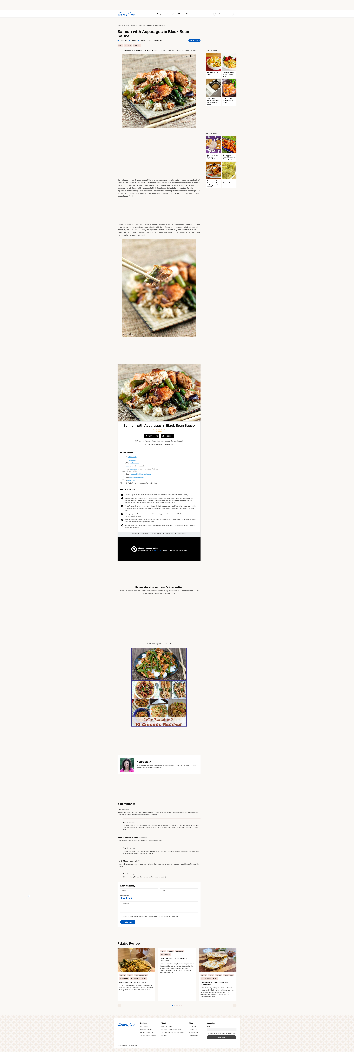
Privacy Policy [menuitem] (122, 1045)
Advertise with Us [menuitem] (195, 1035)
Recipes (126, 26)
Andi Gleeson (158, 40)
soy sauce (132, 460)
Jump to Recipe (193, 40)
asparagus (133, 469)
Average (126, 898)
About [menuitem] (188, 14)
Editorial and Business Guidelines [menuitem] (172, 1032)
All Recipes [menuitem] (144, 1026)
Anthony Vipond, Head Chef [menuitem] (171, 1029)
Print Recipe (153, 436)
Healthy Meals (165, 954)
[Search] (231, 14)
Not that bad (124, 898)
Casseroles (124, 978)
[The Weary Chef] (127, 14)
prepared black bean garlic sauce (141, 474)
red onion (129, 466)
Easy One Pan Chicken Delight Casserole (173, 959)
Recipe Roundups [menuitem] (146, 1032)
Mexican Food (228, 975)
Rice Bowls (136, 45)
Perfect (132, 898)
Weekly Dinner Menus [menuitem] (175, 14)
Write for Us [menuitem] (193, 1032)
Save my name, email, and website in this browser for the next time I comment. (150, 916)
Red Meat (218, 975)
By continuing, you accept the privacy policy (222, 1033)
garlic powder (134, 463)
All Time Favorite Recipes (138, 978)
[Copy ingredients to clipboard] (135, 452)
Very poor (121, 898)
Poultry (170, 951)
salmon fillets (132, 457)
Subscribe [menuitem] (192, 1026)
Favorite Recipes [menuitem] (146, 1029)
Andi (137, 533)
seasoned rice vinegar (136, 477)
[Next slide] (234, 1005)
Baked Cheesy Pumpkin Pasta (132, 982)
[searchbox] (223, 14)
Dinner (133, 26)
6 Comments (123, 40)
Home (119, 26)
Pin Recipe (168, 436)
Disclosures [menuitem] (193, 1029)
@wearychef (157, 550)
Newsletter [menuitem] (133, 1045)
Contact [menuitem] (163, 1035)
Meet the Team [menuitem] (166, 1026)
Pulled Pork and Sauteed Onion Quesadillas (214, 983)
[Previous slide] (119, 1005)
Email (208, 1026)
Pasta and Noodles (141, 975)
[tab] (172, 1005)
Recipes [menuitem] (160, 14)
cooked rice (131, 480)
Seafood (128, 45)
